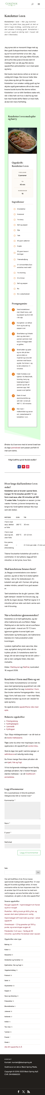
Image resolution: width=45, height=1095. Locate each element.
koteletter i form (32, 689)
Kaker (6, 950)
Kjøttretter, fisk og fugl (12, 965)
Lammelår (10, 726)
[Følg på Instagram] (27, 466)
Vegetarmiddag (10, 970)
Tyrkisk (7, 1032)
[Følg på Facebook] (19, 466)
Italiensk (7, 1017)
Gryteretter (8, 986)
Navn (7, 823)
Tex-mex (7, 1027)
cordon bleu (33, 746)
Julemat (7, 1011)
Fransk (6, 1037)
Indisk (6, 1022)
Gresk (6, 1042)
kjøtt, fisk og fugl (15, 762)
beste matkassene (14, 738)
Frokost (7, 975)
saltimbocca (9, 754)
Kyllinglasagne (12, 724)
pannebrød (15, 448)
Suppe (6, 991)
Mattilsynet (15, 667)
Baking (6, 944)
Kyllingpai (10, 729)
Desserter (7, 955)
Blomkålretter (9, 1006)
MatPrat (26, 667)
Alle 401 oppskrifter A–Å (13, 1047)
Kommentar (9, 800)
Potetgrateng (12, 721)
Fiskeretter (8, 1001)
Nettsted (8, 842)
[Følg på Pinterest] (23, 466)
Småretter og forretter (12, 960)
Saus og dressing (10, 996)
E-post (7, 833)
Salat (6, 980)
